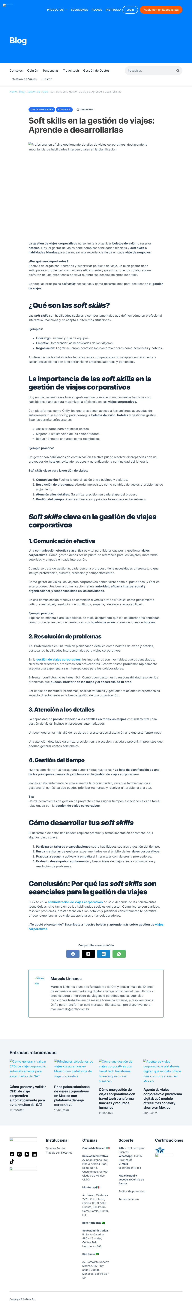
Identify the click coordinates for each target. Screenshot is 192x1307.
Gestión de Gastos (96, 70)
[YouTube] (27, 1154)
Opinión (32, 70)
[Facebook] (73, 954)
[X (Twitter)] (88, 954)
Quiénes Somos (55, 1148)
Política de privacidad (132, 1191)
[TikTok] (12, 1161)
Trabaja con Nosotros (59, 1152)
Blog (22, 91)
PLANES (97, 9)
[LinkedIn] (103, 954)
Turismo (46, 79)
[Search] (177, 70)
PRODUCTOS (55, 9)
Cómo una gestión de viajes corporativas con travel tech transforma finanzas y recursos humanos (117, 1098)
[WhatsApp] (119, 954)
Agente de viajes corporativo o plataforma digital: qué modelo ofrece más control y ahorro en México (162, 1098)
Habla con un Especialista (161, 9)
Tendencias (50, 70)
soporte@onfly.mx (130, 1167)
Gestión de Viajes (24, 79)
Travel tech (71, 70)
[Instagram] (19, 1154)
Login (130, 9)
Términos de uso (129, 1199)
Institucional (116, 9)
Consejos (16, 70)
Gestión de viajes (37, 91)
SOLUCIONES (79, 9)
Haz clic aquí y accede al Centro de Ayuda (131, 1179)
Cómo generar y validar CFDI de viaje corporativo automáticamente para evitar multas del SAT (28, 1096)
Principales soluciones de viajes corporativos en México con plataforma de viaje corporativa (71, 1096)
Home (13, 91)
